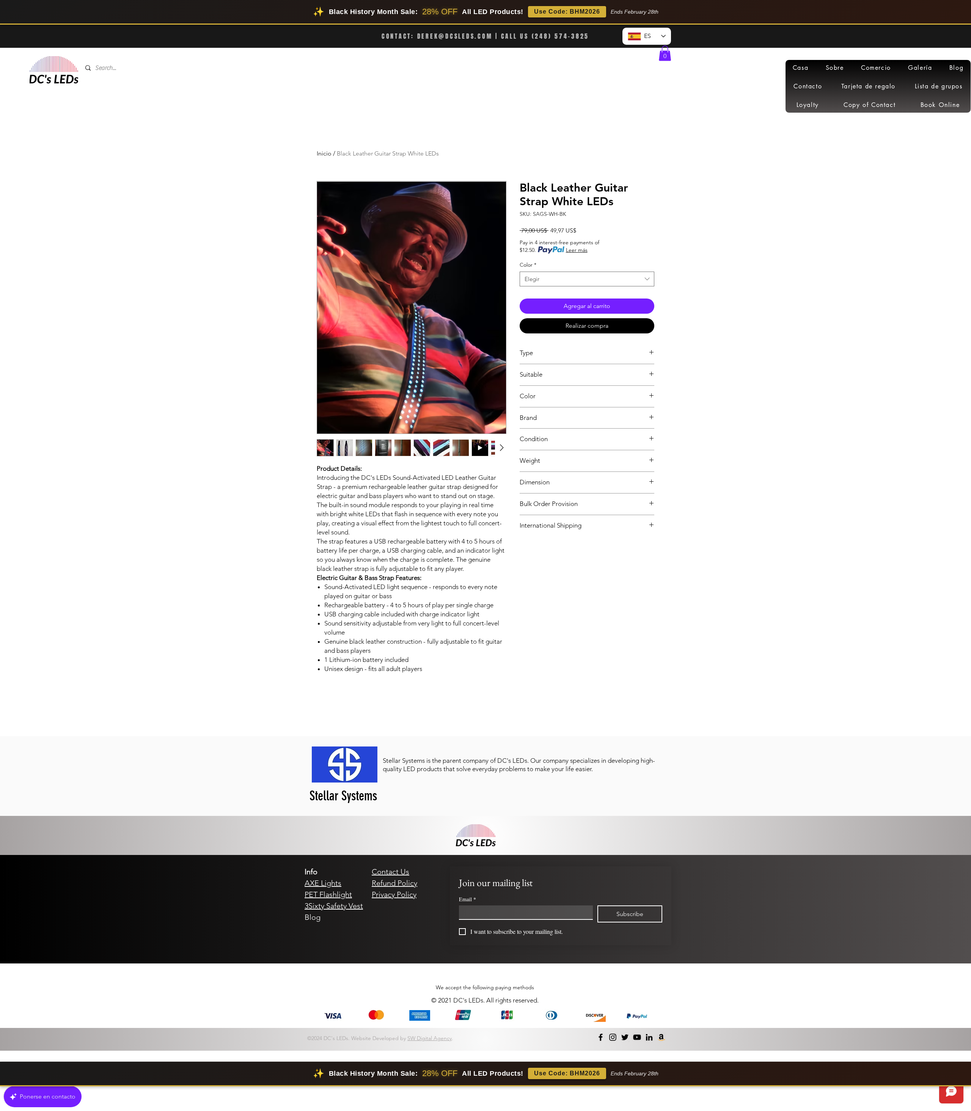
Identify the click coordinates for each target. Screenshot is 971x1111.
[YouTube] (637, 1037)
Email (467, 899)
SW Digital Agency (429, 1038)
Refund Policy (394, 883)
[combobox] (587, 279)
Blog (313, 917)
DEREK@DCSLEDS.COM (455, 36)
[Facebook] (600, 1037)
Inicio (324, 153)
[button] (664, 53)
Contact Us (390, 871)
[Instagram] (612, 1037)
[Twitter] (625, 1037)
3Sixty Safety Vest (334, 905)
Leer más (577, 250)
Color (528, 264)
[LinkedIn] (649, 1037)
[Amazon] (661, 1037)
